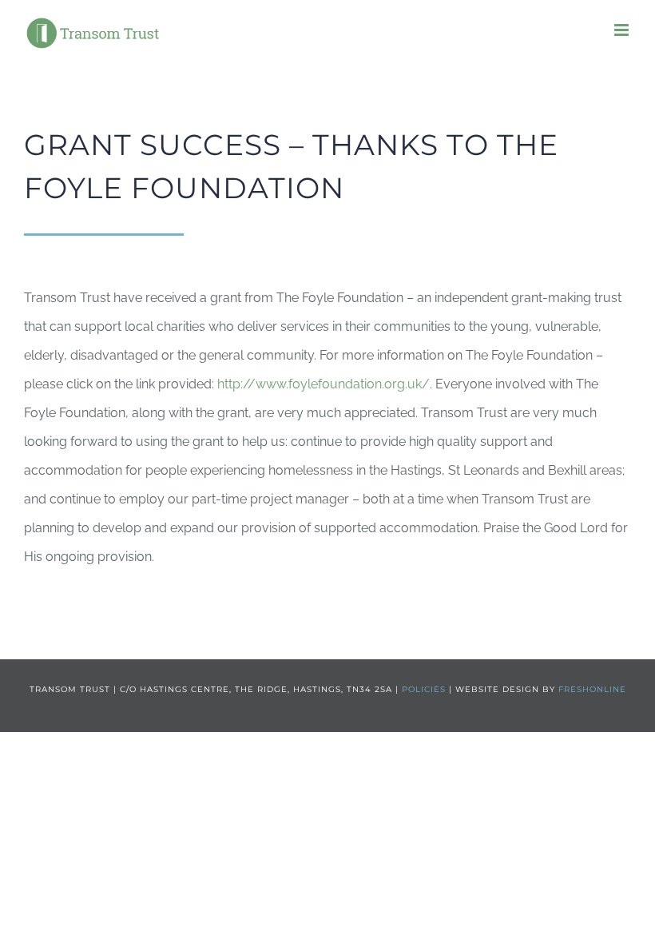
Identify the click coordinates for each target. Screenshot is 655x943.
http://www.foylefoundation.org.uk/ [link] (323, 384)
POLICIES (424, 689)
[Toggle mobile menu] (622, 30)
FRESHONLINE (592, 689)
